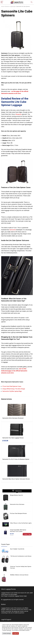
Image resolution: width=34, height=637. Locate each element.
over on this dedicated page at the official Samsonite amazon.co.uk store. (14, 371)
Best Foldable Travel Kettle (17, 549)
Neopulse (19, 114)
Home (2, 6)
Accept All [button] (15, 633)
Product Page (27, 534)
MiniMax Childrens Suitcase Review (19, 574)
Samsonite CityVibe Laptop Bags (12, 391)
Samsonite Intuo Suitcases (17, 504)
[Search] (31, 2)
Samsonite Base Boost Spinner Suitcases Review (16, 479)
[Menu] (2, 2)
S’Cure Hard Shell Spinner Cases (11, 386)
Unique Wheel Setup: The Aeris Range (13, 389)
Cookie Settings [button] (7, 633)
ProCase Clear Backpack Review (18, 513)
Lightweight (12, 6)
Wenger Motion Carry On (16, 495)
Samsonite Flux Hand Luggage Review (13, 438)
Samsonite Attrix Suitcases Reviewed (12, 418)
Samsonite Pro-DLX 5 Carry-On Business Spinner (15, 459)
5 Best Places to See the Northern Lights (21, 523)
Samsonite (12, 230)
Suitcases (7, 6)
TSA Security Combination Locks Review (20, 556)
